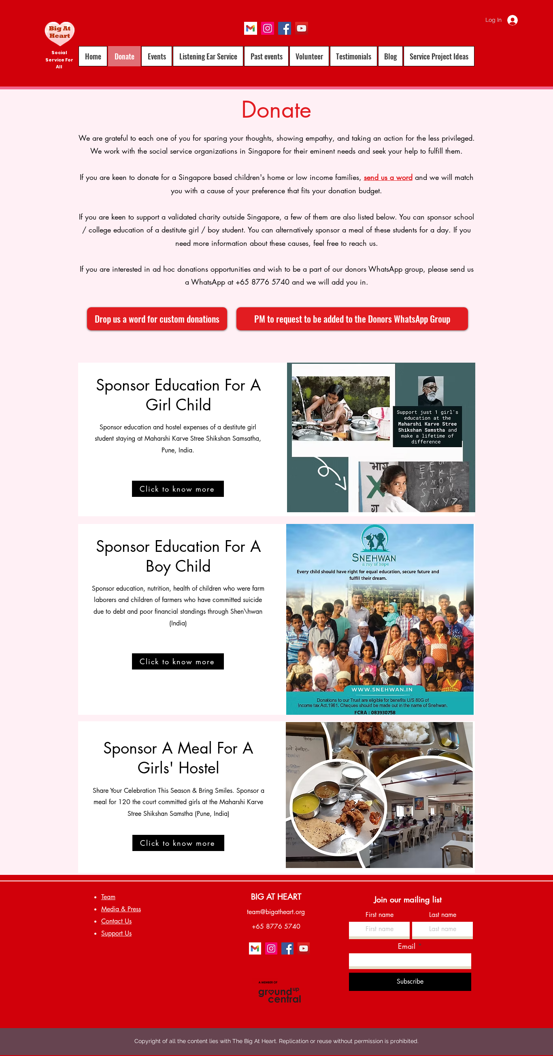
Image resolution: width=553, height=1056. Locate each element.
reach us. (363, 243)
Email (406, 946)
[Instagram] (267, 28)
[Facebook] (284, 28)
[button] (266, 56)
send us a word (388, 177)
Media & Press (121, 909)
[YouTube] (301, 28)
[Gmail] (250, 28)
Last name (442, 915)
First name (379, 915)
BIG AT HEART (276, 896)
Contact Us (116, 921)
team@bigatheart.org (276, 912)
